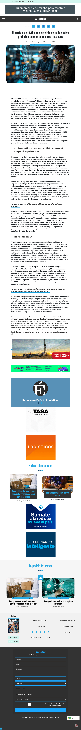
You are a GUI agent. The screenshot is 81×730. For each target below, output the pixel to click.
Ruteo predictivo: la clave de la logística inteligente (58, 602)
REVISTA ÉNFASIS (27, 717)
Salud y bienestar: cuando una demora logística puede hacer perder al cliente (23, 494)
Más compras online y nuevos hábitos (57, 494)
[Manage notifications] (76, 725)
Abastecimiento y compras (22, 598)
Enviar (40, 710)
